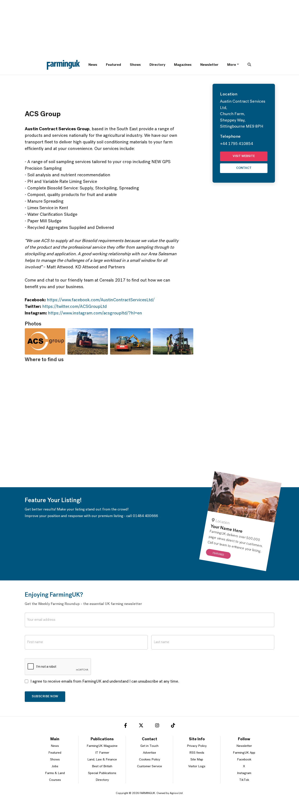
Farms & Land (55, 773)
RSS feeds (196, 753)
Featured (113, 65)
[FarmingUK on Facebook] (125, 726)
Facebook (244, 759)
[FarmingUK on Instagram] (157, 726)
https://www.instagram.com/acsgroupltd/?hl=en (95, 313)
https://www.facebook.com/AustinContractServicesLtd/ (101, 300)
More (231, 65)
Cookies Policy (149, 759)
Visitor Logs (196, 766)
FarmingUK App (244, 753)
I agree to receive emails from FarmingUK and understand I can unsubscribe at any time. (104, 682)
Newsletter (209, 65)
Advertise (149, 753)
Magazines (183, 65)
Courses (55, 780)
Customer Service (149, 766)
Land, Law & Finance (102, 759)
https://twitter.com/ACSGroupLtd (74, 307)
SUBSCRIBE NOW (45, 696)
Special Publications (102, 773)
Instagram (244, 773)
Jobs (55, 766)
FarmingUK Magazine (102, 746)
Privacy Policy (197, 746)
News (92, 65)
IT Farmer (102, 753)
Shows (135, 65)
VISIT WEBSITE (244, 156)
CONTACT (244, 168)
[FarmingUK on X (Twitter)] (141, 726)
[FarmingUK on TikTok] (172, 726)
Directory (157, 65)
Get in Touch (149, 746)
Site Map (196, 759)
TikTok (244, 780)
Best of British (102, 766)
